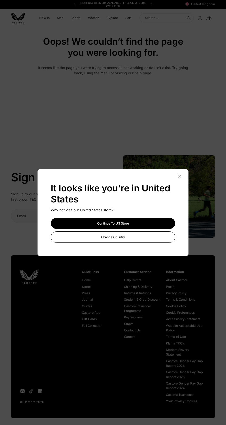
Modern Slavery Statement (177, 352)
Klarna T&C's (175, 343)
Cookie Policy (176, 306)
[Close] (179, 177)
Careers (130, 336)
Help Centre (132, 280)
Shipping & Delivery (138, 286)
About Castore (177, 280)
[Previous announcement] (74, 4)
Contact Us (132, 330)
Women (93, 18)
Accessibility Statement (183, 319)
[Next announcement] (151, 4)
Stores (87, 286)
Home (86, 280)
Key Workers (133, 317)
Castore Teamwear (180, 394)
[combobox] (166, 17)
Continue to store (113, 223)
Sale (128, 18)
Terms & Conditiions (180, 299)
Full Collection (92, 325)
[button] (60, 18)
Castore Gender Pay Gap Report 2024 (184, 385)
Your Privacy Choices (181, 401)
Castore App (91, 312)
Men (60, 18)
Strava (129, 324)
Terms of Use (176, 336)
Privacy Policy (176, 293)
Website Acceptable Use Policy (184, 328)
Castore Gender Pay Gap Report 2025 (184, 374)
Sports (76, 18)
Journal (87, 299)
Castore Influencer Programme (137, 308)
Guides (87, 306)
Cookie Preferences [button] (180, 312)
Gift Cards (89, 319)
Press (86, 293)
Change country (113, 237)
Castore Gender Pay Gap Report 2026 (184, 363)
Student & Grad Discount (142, 299)
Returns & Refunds (137, 293)
